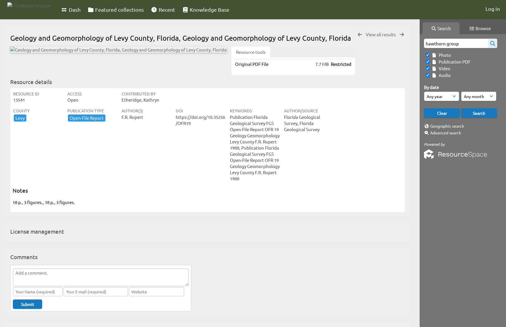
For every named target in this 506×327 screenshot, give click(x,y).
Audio (444, 75)
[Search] (492, 43)
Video (443, 68)
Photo (444, 55)
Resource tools (251, 52)
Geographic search (447, 126)
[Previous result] (360, 34)
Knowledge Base (209, 9)
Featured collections (119, 9)
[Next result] (402, 34)
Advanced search (445, 132)
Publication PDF (454, 61)
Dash (74, 9)
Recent (166, 9)
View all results (381, 34)
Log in (493, 9)
